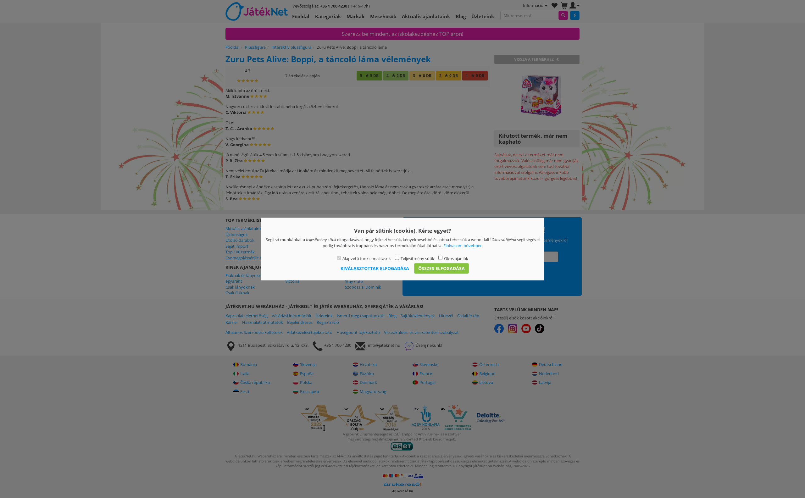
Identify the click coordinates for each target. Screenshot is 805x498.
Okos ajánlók (456, 258)
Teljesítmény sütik (417, 258)
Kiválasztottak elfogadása (375, 268)
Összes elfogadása (441, 268)
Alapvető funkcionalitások (366, 258)
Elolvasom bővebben (463, 245)
